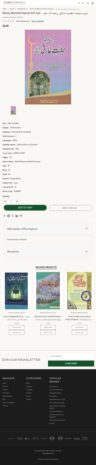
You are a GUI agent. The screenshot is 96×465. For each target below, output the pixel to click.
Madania (5, 386)
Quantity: (6, 196)
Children (5, 389)
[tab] (48, 229)
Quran (4, 383)
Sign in (4, 402)
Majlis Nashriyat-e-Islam (57, 399)
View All (52, 423)
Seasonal (29, 393)
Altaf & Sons (53, 396)
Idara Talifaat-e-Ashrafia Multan (57, 407)
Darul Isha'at (54, 386)
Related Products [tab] (46, 267)
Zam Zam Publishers (56, 390)
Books (28, 383)
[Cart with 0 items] (88, 3)
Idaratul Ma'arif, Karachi (57, 420)
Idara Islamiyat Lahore (57, 403)
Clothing (28, 386)
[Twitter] (12, 216)
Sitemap (5, 406)
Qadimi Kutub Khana (56, 411)
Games (28, 396)
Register (12, 402)
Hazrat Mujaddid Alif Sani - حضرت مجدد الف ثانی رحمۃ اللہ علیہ (17, 318)
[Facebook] (4, 216)
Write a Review (38, 21)
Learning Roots (7, 396)
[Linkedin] (17, 216)
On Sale (28, 399)
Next (93, 291)
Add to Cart (16, 332)
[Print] (8, 216)
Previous (3, 291)
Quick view (16, 327)
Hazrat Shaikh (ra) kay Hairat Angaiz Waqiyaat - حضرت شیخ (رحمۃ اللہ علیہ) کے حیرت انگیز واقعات (80, 318)
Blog (3, 399)
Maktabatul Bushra (56, 393)
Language (29, 389)
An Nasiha (5, 393)
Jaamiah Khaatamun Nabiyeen (57, 416)
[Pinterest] (21, 216)
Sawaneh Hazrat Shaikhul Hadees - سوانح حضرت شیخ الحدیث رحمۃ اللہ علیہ (48, 318)
